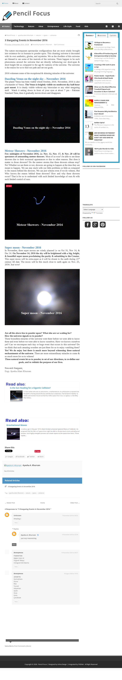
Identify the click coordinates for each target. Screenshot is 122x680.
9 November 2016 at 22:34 (70, 534)
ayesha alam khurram (16, 493)
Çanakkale (17, 598)
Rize (15, 584)
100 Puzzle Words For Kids (104, 149)
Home (6, 3)
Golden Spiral (99, 122)
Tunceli (16, 586)
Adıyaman (17, 588)
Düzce (16, 581)
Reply (16, 522)
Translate (99, 213)
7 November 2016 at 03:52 (70, 515)
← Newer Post (10, 503)
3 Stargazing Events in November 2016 (21, 486)
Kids (86, 26)
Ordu (15, 595)
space (34, 493)
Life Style (68, 26)
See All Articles (9, 471)
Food (78, 26)
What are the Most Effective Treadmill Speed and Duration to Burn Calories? (105, 89)
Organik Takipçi (19, 560)
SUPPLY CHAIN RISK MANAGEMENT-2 (101, 101)
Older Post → (75, 503)
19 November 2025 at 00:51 (69, 553)
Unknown (17, 515)
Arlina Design (62, 664)
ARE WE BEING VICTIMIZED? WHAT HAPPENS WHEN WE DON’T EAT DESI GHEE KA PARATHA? (104, 136)
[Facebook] (107, 26)
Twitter (32, 456)
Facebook (20, 456)
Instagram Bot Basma (21, 563)
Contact (27, 3)
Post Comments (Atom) (22, 646)
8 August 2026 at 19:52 (71, 573)
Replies (16, 529)
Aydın (16, 591)
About (16, 3)
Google (10, 456)
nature (28, 493)
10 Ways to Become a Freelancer (102, 43)
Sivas (15, 593)
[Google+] (113, 26)
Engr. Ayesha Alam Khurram (18, 371)
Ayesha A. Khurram (31, 465)
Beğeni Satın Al (19, 558)
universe (41, 493)
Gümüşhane (18, 579)
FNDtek (81, 664)
